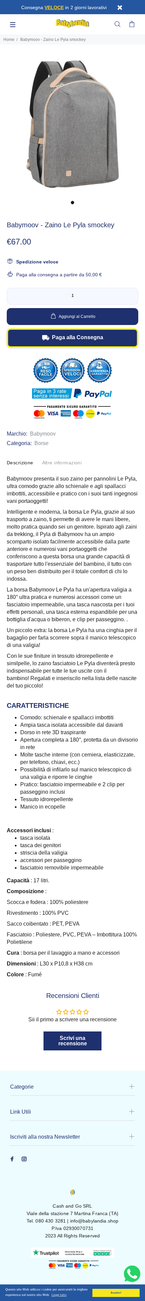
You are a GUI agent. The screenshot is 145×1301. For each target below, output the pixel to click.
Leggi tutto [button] (59, 1295)
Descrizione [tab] (20, 462)
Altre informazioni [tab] (62, 462)
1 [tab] (72, 202)
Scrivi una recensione (72, 1040)
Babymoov (43, 434)
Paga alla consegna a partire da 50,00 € (59, 274)
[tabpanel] (72, 124)
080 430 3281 (50, 1221)
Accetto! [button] (116, 1292)
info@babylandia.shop (94, 1221)
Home (8, 39)
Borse (41, 443)
